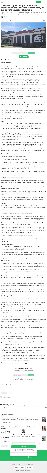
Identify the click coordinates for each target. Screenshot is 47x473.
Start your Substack (20, 467)
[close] (35, 429)
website (10, 103)
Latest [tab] (5, 414)
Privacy (22, 464)
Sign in (43, 2)
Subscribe (38, 2)
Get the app (29, 467)
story (19, 265)
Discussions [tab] (10, 414)
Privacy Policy (32, 450)
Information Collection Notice (23, 450)
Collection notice (31, 464)
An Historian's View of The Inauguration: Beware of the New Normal (18, 418)
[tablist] (6, 393)
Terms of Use (29, 449)
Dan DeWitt (6, 16)
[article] (23, 421)
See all (3, 446)
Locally (4, 206)
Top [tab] (2, 414)
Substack (17, 470)
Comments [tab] (4, 392)
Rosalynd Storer (6, 404)
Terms (26, 464)
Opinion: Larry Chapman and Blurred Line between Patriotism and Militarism (18, 427)
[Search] (45, 414)
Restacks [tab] (9, 392)
